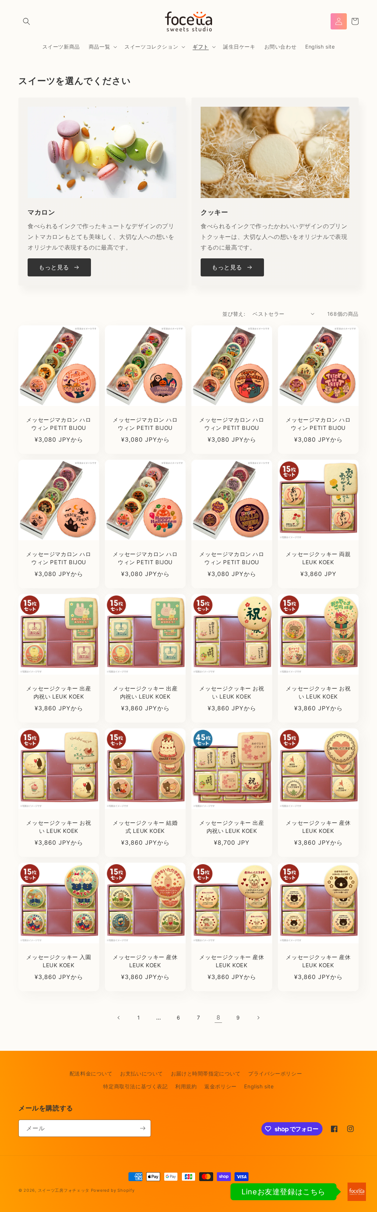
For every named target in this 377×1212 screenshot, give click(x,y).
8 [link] (218, 1017)
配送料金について (91, 1073)
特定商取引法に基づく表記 (135, 1086)
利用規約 (186, 1086)
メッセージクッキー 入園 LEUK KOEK (58, 961)
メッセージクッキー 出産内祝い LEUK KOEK (58, 692)
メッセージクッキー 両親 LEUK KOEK (318, 558)
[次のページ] (258, 1018)
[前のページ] (119, 1018)
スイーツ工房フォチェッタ (63, 1190)
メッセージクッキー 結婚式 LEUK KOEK (145, 827)
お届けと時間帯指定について (206, 1073)
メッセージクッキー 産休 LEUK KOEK (318, 827)
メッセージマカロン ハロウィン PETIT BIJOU (58, 424)
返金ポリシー (220, 1086)
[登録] (142, 1128)
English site (259, 1086)
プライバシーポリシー (275, 1073)
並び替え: (233, 314)
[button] (26, 21)
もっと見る (54, 267)
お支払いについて (141, 1073)
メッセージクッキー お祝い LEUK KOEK (231, 692)
